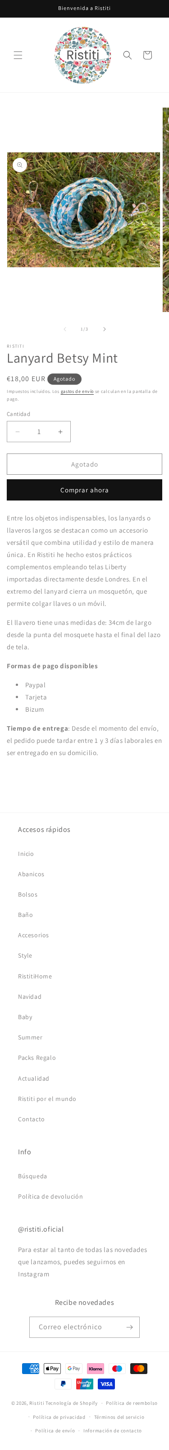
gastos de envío (77, 391)
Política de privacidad (59, 1417)
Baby (25, 1017)
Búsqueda (32, 1176)
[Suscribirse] (129, 1327)
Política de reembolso (132, 1403)
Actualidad (34, 1078)
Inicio (26, 854)
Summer (30, 1037)
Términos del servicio (119, 1417)
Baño (25, 915)
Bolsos (28, 894)
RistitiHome (35, 976)
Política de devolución (50, 1196)
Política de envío (55, 1430)
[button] (18, 55)
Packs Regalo (37, 1057)
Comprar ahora (84, 490)
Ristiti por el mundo (47, 1099)
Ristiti (36, 1403)
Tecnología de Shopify (72, 1403)
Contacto (31, 1119)
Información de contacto (112, 1430)
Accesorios (33, 935)
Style (25, 955)
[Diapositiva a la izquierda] (65, 329)
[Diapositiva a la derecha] (104, 329)
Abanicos (31, 874)
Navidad (29, 996)
